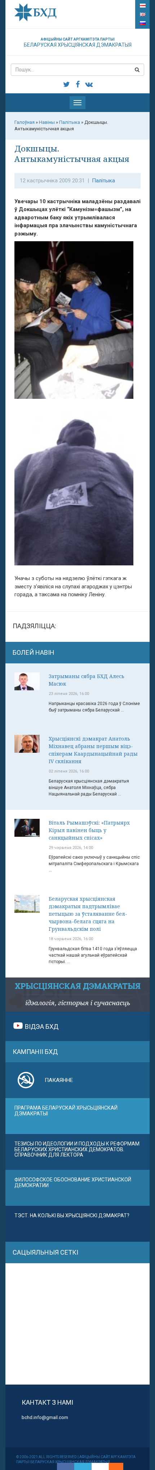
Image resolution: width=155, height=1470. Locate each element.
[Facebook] (65, 1466)
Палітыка (103, 180)
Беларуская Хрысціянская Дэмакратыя (78, 42)
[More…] (112, 1466)
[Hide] (120, 1466)
